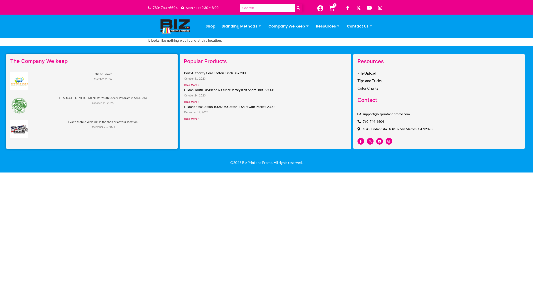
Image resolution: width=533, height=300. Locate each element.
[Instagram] (380, 7)
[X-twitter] (358, 7)
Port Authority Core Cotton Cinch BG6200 (215, 73)
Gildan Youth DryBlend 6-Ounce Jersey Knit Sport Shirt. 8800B (229, 90)
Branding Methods (239, 26)
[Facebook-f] (347, 7)
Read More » (191, 84)
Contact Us (358, 26)
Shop (210, 26)
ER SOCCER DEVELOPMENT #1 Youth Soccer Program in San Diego (103, 98)
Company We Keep (286, 26)
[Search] (298, 8)
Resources (326, 26)
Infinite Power (103, 74)
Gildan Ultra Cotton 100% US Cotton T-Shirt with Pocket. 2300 (229, 107)
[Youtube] (369, 7)
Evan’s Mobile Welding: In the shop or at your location (103, 122)
